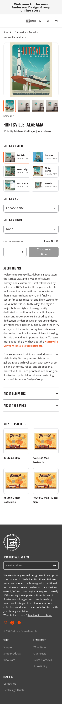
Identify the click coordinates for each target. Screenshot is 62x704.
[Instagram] (5, 623)
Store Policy (40, 666)
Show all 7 (8, 115)
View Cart (9, 660)
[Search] (40, 21)
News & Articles (42, 660)
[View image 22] (52, 106)
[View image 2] (24, 106)
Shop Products (12, 653)
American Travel (26, 32)
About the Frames (15, 405)
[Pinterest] (12, 623)
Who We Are (40, 647)
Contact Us (9, 683)
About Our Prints (15, 393)
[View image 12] (38, 106)
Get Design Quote (13, 690)
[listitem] (45, 157)
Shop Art (8, 32)
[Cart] (56, 21)
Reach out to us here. (40, 615)
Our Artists (39, 653)
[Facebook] (19, 623)
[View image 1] (9, 106)
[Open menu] (6, 21)
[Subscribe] (54, 565)
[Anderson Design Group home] (31, 21)
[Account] (48, 21)
